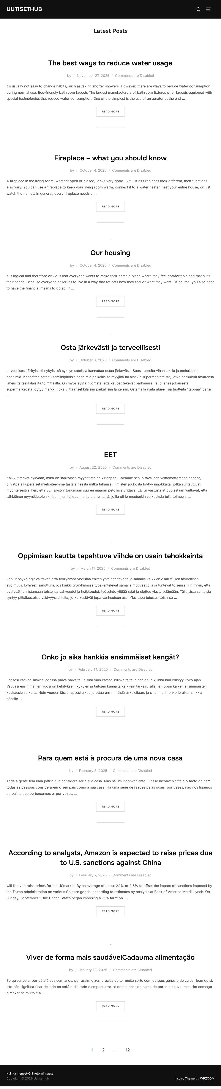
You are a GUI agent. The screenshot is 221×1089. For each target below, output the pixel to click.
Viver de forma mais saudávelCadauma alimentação (110, 957)
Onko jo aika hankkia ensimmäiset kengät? (110, 657)
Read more (113, 111)
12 (128, 1050)
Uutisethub (24, 9)
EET (110, 454)
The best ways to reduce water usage (110, 63)
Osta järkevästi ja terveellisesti (110, 347)
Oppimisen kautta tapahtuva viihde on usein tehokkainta (110, 556)
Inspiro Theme (185, 1078)
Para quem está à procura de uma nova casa (110, 758)
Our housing (110, 252)
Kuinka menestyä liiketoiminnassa (30, 1073)
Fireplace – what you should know (110, 158)
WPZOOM (207, 1078)
